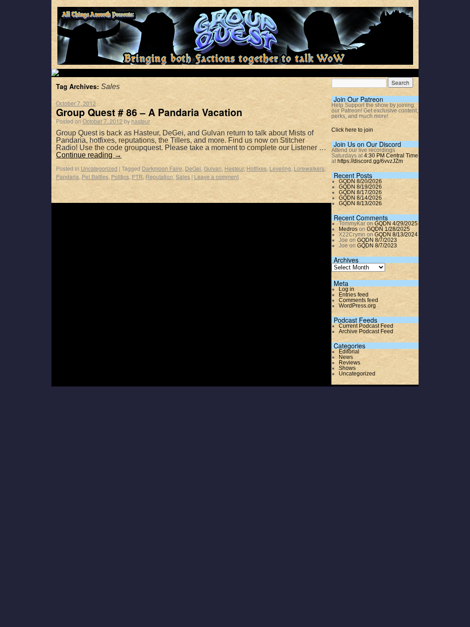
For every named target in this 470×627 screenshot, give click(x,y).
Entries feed (354, 294)
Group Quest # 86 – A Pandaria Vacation (149, 112)
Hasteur (234, 168)
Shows (347, 368)
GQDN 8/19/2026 (360, 187)
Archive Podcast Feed (366, 331)
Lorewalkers (309, 168)
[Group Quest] (235, 59)
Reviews (349, 362)
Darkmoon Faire (162, 168)
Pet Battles (95, 176)
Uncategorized (99, 168)
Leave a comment (216, 176)
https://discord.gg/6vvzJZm (370, 161)
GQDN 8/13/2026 (360, 203)
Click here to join (352, 130)
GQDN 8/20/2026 (360, 181)
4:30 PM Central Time (391, 155)
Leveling (280, 168)
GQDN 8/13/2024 (396, 234)
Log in (346, 289)
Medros (348, 229)
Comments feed (358, 300)
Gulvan (213, 168)
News (346, 357)
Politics (120, 176)
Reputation (159, 176)
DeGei (193, 168)
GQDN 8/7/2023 (377, 240)
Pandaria (67, 176)
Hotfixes (256, 168)
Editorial (349, 351)
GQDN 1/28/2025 (388, 229)
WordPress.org (357, 305)
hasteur (140, 121)
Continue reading (89, 155)
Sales (183, 176)
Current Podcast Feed (366, 326)
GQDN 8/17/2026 (360, 192)
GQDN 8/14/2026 (360, 198)
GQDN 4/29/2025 (396, 223)
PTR (137, 176)
